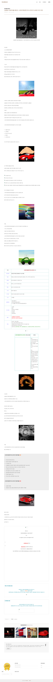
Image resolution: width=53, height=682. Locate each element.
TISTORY (26, 680)
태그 (40, 2)
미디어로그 (44, 2)
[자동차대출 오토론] (26, 594)
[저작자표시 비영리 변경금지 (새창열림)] (15, 619)
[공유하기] (7, 619)
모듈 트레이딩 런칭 (18, 665)
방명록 (49, 2)
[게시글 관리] (8, 619)
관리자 (30, 680)
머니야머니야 (5, 2)
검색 (11, 674)
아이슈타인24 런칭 (17, 667)
